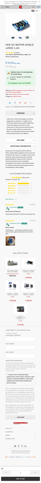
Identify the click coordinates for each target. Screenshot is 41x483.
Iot (12, 96)
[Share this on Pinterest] (20, 103)
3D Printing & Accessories (19, 90)
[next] (34, 24)
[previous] (7, 24)
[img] (10, 205)
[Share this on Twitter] (10, 103)
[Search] (34, 7)
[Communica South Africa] (20, 7)
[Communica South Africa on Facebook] (18, 446)
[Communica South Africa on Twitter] (15, 446)
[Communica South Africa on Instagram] (22, 446)
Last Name (10, 352)
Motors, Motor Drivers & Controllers (19, 94)
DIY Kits (30, 90)
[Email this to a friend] (30, 103)
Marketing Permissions (14, 360)
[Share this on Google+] (25, 103)
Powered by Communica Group (20, 453)
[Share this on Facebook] (15, 103)
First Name (10, 344)
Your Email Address (13, 335)
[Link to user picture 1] (10, 241)
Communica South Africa (22, 451)
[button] (10, 53)
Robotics (18, 92)
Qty (2, 469)
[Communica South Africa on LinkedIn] (25, 446)
